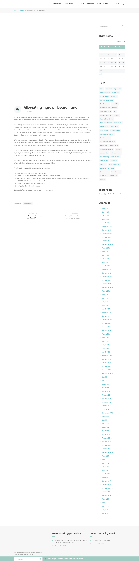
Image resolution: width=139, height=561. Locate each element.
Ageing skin (117, 89)
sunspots (103, 168)
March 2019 (106, 391)
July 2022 (105, 251)
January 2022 (106, 273)
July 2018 (105, 420)
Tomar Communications (76, 558)
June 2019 (105, 381)
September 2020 (107, 330)
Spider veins (113, 160)
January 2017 (106, 481)
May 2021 (105, 302)
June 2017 (105, 463)
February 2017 (107, 477)
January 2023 (106, 230)
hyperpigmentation (105, 111)
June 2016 (105, 506)
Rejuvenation (104, 145)
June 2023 (105, 212)
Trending (90, 4)
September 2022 (107, 244)
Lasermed (29, 111)
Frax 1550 (115, 104)
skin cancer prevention (106, 149)
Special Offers (102, 4)
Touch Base (115, 4)
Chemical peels (104, 96)
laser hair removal (105, 115)
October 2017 (106, 449)
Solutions (69, 4)
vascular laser (113, 175)
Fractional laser (104, 104)
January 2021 (106, 316)
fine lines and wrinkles (106, 100)
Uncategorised (23, 10)
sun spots (111, 168)
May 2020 (105, 345)
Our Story (80, 4)
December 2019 (107, 363)
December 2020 (107, 320)
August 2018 (106, 416)
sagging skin (114, 145)
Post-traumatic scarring (107, 134)
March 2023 (106, 223)
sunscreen (103, 164)
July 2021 (105, 295)
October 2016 (106, 492)
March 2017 (106, 474)
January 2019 (106, 399)
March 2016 (106, 513)
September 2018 (107, 413)
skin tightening (104, 157)
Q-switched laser (105, 138)
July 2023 (105, 208)
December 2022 (107, 234)
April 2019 (105, 388)
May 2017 (105, 467)
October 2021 (106, 284)
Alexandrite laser (105, 92)
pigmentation (104, 130)
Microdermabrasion (106, 123)
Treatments (57, 4)
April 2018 (105, 431)
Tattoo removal (104, 172)
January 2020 (106, 359)
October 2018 (106, 409)
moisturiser (114, 126)
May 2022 (105, 259)
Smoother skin (115, 157)
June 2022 (105, 255)
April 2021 (105, 305)
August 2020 (106, 334)
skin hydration (104, 153)
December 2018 (107, 402)
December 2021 (107, 277)
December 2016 (107, 485)
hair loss (114, 107)
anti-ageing (115, 92)
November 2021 (107, 280)
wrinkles (102, 179)
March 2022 (106, 266)
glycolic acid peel (105, 107)
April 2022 (105, 262)
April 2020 (105, 348)
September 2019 (107, 373)
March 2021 (106, 309)
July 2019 (105, 377)
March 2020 (106, 352)
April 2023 (105, 219)
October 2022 (106, 241)
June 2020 (105, 341)
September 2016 (107, 495)
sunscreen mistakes (114, 164)
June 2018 (105, 424)
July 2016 (105, 503)
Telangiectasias (116, 172)
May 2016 (105, 510)
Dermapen (114, 96)
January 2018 (106, 442)
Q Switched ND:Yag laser (107, 141)
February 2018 (107, 438)
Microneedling (118, 123)
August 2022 (106, 248)
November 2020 (107, 323)
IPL (115, 111)
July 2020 (105, 338)
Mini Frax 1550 (104, 126)
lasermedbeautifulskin (106, 119)
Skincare (118, 149)
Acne (101, 89)
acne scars (109, 89)
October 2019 (106, 370)
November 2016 (107, 488)
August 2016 (106, 499)
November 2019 (107, 366)
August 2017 (106, 456)
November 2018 (107, 406)
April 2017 (105, 470)
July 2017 (105, 459)
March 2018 (106, 434)
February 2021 (107, 312)
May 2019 (105, 384)
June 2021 (105, 298)
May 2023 (105, 216)
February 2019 (107, 395)
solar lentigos (104, 160)
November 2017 (107, 445)
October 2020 (106, 327)
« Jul (100, 74)
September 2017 (107, 452)
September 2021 (107, 287)
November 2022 (107, 237)
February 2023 (107, 226)
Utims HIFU (103, 175)
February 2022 (107, 269)
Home (15, 10)
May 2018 (105, 427)
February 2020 (107, 355)
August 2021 (106, 291)
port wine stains (115, 130)
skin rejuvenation (116, 153)
